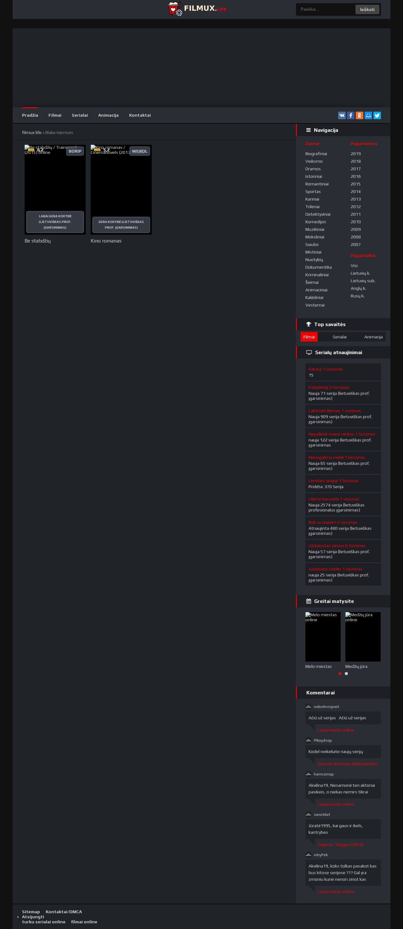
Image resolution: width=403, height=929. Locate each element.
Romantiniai (317, 183)
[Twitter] (377, 115)
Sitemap (31, 911)
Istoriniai (313, 176)
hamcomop (324, 774)
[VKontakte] (342, 115)
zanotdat (322, 814)
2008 (356, 236)
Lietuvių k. (360, 273)
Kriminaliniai (317, 274)
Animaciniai (316, 289)
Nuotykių (314, 259)
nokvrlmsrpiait (326, 706)
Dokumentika (318, 267)
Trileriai (312, 206)
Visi (354, 265)
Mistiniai (313, 251)
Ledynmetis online (336, 730)
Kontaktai (140, 115)
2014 (356, 191)
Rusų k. (358, 295)
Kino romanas (106, 241)
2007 (356, 244)
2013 (356, 199)
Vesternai (315, 304)
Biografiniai (316, 153)
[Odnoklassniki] (359, 115)
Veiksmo (314, 161)
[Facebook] (351, 115)
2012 (356, 206)
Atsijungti (33, 916)
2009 (356, 229)
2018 (356, 161)
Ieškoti (367, 9)
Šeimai (312, 282)
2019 (356, 153)
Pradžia (30, 115)
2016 (356, 176)
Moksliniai (314, 236)
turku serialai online (43, 921)
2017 (356, 168)
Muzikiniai (314, 229)
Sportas (313, 191)
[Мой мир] (368, 115)
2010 (356, 221)
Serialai (80, 115)
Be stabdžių (38, 241)
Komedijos (315, 221)
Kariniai (312, 199)
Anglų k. (358, 288)
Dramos (313, 168)
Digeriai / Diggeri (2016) (341, 844)
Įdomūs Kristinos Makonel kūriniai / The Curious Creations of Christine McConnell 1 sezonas (349, 763)
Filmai (54, 115)
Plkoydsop (323, 740)
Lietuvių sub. (363, 280)
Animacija (108, 115)
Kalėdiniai (314, 297)
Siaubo (312, 244)
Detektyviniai (318, 214)
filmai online (84, 921)
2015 (356, 183)
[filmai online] (196, 9)
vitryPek (321, 855)
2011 (356, 214)
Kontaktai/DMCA (64, 911)
